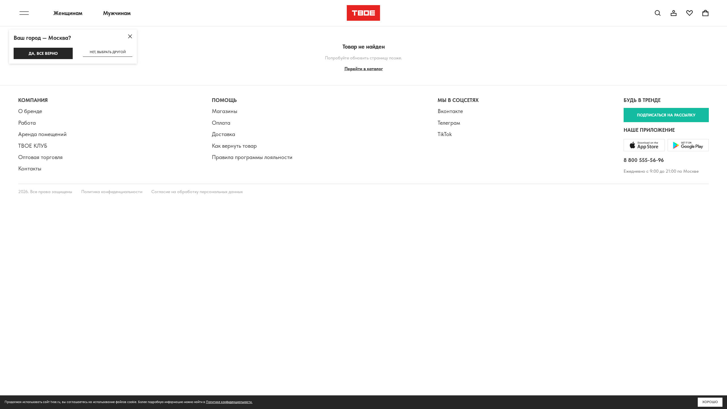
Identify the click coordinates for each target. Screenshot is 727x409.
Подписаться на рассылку (666, 115)
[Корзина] (705, 13)
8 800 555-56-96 (644, 160)
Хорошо (710, 402)
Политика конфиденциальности (111, 191)
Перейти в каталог (363, 68)
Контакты (29, 168)
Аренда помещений (42, 134)
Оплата (221, 122)
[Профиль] (673, 13)
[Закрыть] (130, 36)
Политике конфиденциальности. (229, 402)
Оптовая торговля (40, 157)
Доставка (223, 134)
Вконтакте (450, 111)
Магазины (224, 111)
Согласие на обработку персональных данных (197, 191)
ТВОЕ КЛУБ (32, 145)
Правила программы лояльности (252, 157)
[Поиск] (657, 13)
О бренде (30, 111)
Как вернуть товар (234, 145)
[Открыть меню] (24, 13)
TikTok (445, 134)
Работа (27, 122)
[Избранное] (689, 13)
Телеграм (449, 122)
